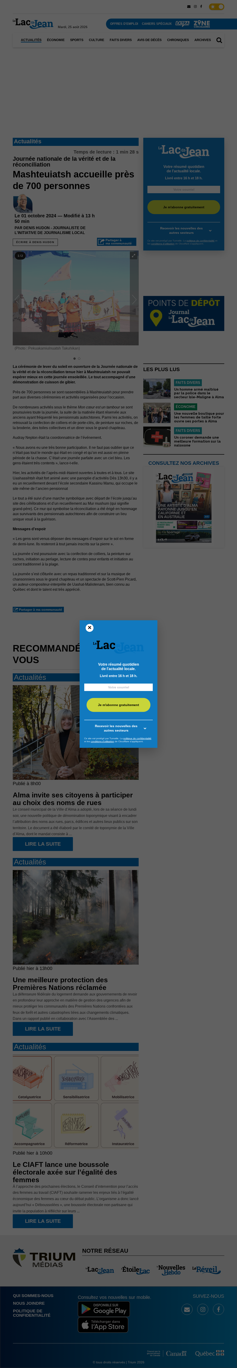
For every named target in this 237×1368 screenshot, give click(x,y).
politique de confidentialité (137, 738)
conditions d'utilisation (102, 741)
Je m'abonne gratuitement (118, 705)
